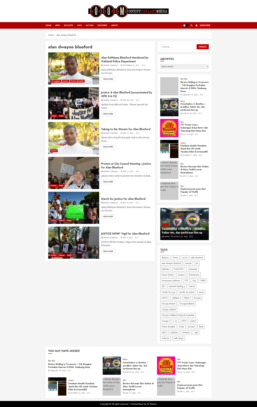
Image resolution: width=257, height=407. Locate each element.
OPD (184, 320)
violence (165, 338)
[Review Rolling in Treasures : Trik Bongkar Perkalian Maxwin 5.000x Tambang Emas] (169, 86)
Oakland (175, 297)
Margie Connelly (110, 65)
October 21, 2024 (190, 155)
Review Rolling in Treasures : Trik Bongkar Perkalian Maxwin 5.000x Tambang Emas (194, 87)
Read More (108, 79)
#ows (175, 257)
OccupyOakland (186, 303)
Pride (181, 326)
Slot (182, 79)
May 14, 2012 (128, 133)
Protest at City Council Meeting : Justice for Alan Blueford (126, 165)
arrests (189, 263)
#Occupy (68, 25)
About (114, 25)
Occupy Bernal (168, 303)
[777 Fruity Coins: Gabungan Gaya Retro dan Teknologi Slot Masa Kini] (169, 128)
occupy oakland (169, 309)
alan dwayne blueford (171, 263)
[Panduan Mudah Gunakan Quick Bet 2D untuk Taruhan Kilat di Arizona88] (169, 149)
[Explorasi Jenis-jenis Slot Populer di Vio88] (169, 191)
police (193, 320)
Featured (102, 25)
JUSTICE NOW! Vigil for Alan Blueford (125, 234)
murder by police (186, 292)
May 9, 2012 (128, 238)
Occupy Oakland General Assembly (178, 315)
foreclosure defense (171, 280)
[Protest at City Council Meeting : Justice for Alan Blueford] (73, 173)
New (57, 25)
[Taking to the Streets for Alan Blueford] (73, 138)
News (182, 101)
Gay (194, 280)
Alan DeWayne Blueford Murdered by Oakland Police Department (124, 59)
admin (167, 237)
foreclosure (194, 274)
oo (176, 320)
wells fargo (178, 338)
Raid (201, 326)
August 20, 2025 (189, 114)
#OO (79, 25)
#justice (165, 257)
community (192, 269)
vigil (196, 332)
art (197, 263)
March (62, 220)
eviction (181, 274)
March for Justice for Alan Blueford (123, 199)
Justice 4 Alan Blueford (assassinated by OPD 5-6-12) (126, 94)
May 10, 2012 (128, 203)
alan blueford (197, 257)
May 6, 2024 (188, 196)
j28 (163, 286)
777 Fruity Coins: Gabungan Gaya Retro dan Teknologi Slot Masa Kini (194, 127)
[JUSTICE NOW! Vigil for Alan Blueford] (73, 243)
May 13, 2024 (188, 176)
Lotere (183, 143)
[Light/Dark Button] (185, 25)
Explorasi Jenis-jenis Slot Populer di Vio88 (193, 190)
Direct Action (168, 274)
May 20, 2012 (128, 100)
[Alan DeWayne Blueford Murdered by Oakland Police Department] (73, 68)
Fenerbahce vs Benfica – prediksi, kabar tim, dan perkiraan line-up (193, 106)
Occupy (197, 297)
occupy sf (166, 320)
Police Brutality (77, 81)
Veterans (186, 332)
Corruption (55, 81)
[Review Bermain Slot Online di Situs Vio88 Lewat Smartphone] (169, 170)
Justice (65, 81)
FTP (186, 280)
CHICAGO (179, 269)
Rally (61, 116)
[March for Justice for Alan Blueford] (73, 208)
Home (48, 25)
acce (184, 257)
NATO (165, 297)
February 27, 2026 (190, 95)
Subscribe (205, 25)
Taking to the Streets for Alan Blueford (125, 129)
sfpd (164, 332)
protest (191, 326)
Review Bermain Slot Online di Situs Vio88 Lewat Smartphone (194, 169)
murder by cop (168, 292)
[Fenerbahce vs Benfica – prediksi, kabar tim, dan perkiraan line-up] (169, 107)
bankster (165, 269)
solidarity (174, 332)
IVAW (202, 280)
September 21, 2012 (131, 65)
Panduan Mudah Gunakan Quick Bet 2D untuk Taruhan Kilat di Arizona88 (194, 148)
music (201, 292)
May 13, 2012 (128, 172)
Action (89, 25)
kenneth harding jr (177, 286)
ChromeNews (137, 404)
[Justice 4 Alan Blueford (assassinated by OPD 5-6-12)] (73, 103)
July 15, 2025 (188, 134)
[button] (191, 25)
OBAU (186, 297)
